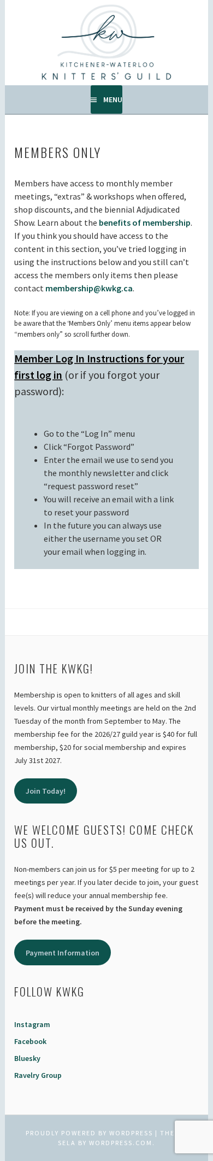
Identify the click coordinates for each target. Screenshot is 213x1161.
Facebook (30, 1041)
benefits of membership (145, 222)
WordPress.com (120, 1143)
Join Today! (46, 791)
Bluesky (27, 1058)
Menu (112, 99)
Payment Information (62, 953)
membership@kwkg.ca (89, 288)
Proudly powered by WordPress (89, 1133)
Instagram (32, 1024)
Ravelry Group (38, 1075)
